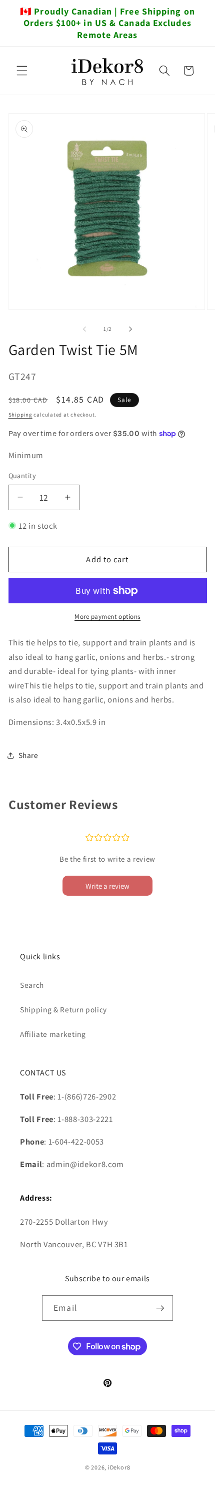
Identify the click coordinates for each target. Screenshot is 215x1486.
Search (32, 985)
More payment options (107, 616)
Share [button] (28, 755)
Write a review (108, 886)
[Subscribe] (160, 1308)
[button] (22, 71)
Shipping (20, 414)
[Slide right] (131, 329)
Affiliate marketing (53, 1034)
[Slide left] (85, 329)
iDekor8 (119, 1467)
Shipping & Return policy (63, 1009)
